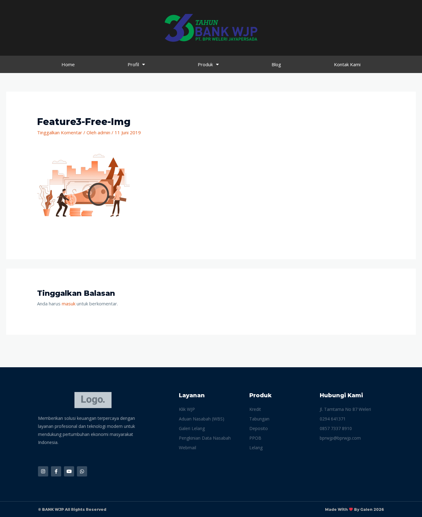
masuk (68, 303)
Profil (133, 64)
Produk (205, 64)
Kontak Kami (347, 64)
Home (68, 64)
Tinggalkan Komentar (59, 132)
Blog (276, 64)
